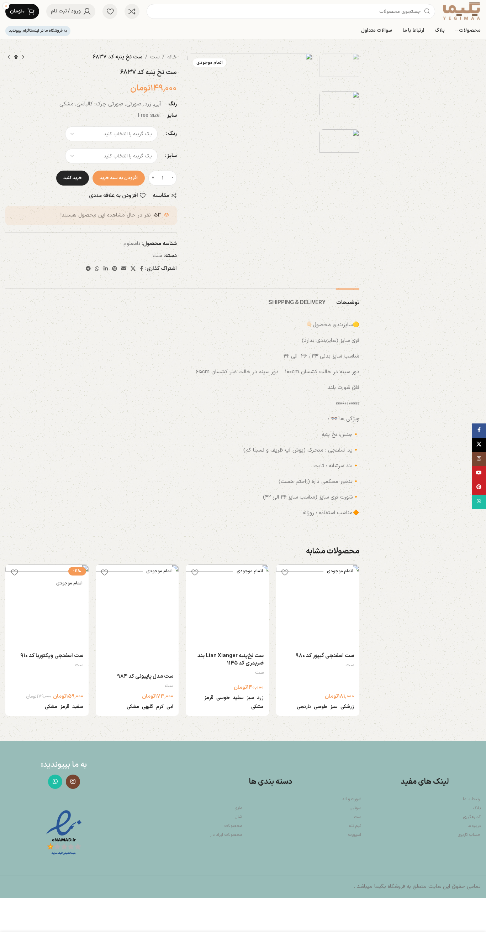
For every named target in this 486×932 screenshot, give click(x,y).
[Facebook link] (141, 269)
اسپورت (354, 835)
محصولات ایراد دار (226, 835)
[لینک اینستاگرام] (73, 782)
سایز (172, 156)
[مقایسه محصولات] (132, 11)
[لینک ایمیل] (123, 269)
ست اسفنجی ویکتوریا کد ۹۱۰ (51, 656)
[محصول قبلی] (23, 57)
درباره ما (474, 826)
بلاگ (477, 808)
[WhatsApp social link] (97, 269)
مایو (238, 808)
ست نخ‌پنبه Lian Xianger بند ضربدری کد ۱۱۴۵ (230, 659)
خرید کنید (72, 178)
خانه (172, 57)
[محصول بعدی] (8, 57)
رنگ (172, 134)
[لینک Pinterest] (114, 269)
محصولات (233, 826)
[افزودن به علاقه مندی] (285, 572)
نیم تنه (355, 826)
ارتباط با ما (472, 799)
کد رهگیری (472, 817)
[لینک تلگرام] (88, 269)
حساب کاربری (469, 835)
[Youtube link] (479, 473)
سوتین (355, 808)
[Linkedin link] (105, 269)
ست (154, 57)
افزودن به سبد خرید (119, 178)
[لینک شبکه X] (133, 269)
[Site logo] (461, 11)
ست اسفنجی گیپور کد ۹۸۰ (325, 656)
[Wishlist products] (110, 11)
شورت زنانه (352, 799)
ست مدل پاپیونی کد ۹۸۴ (145, 676)
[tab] (347, 299)
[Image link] (64, 833)
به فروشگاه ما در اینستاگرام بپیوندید (38, 31)
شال (238, 817)
